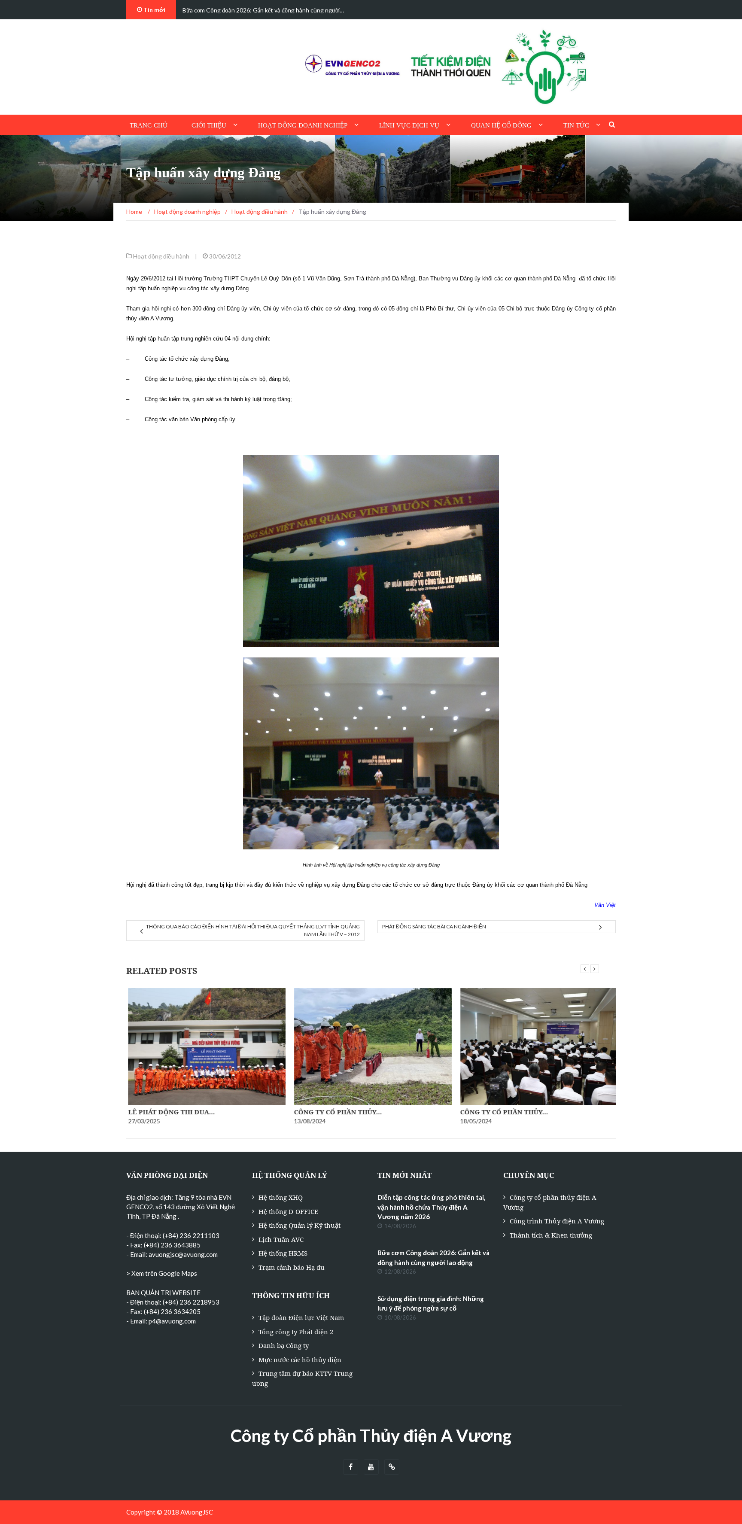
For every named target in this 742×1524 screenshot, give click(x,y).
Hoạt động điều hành (161, 256)
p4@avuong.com (172, 1321)
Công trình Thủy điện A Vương (557, 1221)
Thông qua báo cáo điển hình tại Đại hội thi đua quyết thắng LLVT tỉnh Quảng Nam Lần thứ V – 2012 (253, 930)
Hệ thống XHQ (280, 1197)
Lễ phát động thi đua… (169, 1111)
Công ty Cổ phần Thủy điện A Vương (371, 1435)
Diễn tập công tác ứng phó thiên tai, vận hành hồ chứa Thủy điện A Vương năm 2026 (431, 1206)
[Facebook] (351, 1467)
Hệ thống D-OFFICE (288, 1211)
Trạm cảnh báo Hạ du (291, 1267)
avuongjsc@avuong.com (183, 1254)
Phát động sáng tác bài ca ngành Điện (434, 926)
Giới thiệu (209, 125)
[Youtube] (371, 1467)
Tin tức (576, 125)
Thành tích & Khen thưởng (551, 1235)
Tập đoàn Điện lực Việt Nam (301, 1317)
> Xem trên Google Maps (161, 1273)
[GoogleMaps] (392, 1467)
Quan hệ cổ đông (501, 125)
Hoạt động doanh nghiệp (302, 125)
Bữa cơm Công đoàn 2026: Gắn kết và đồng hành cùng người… (263, 10)
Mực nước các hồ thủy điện (299, 1359)
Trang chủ (148, 125)
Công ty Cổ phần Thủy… (336, 1111)
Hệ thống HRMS (282, 1253)
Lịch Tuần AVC (281, 1239)
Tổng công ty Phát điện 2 (295, 1331)
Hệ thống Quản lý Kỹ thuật (299, 1225)
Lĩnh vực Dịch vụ (409, 125)
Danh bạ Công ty (283, 1345)
